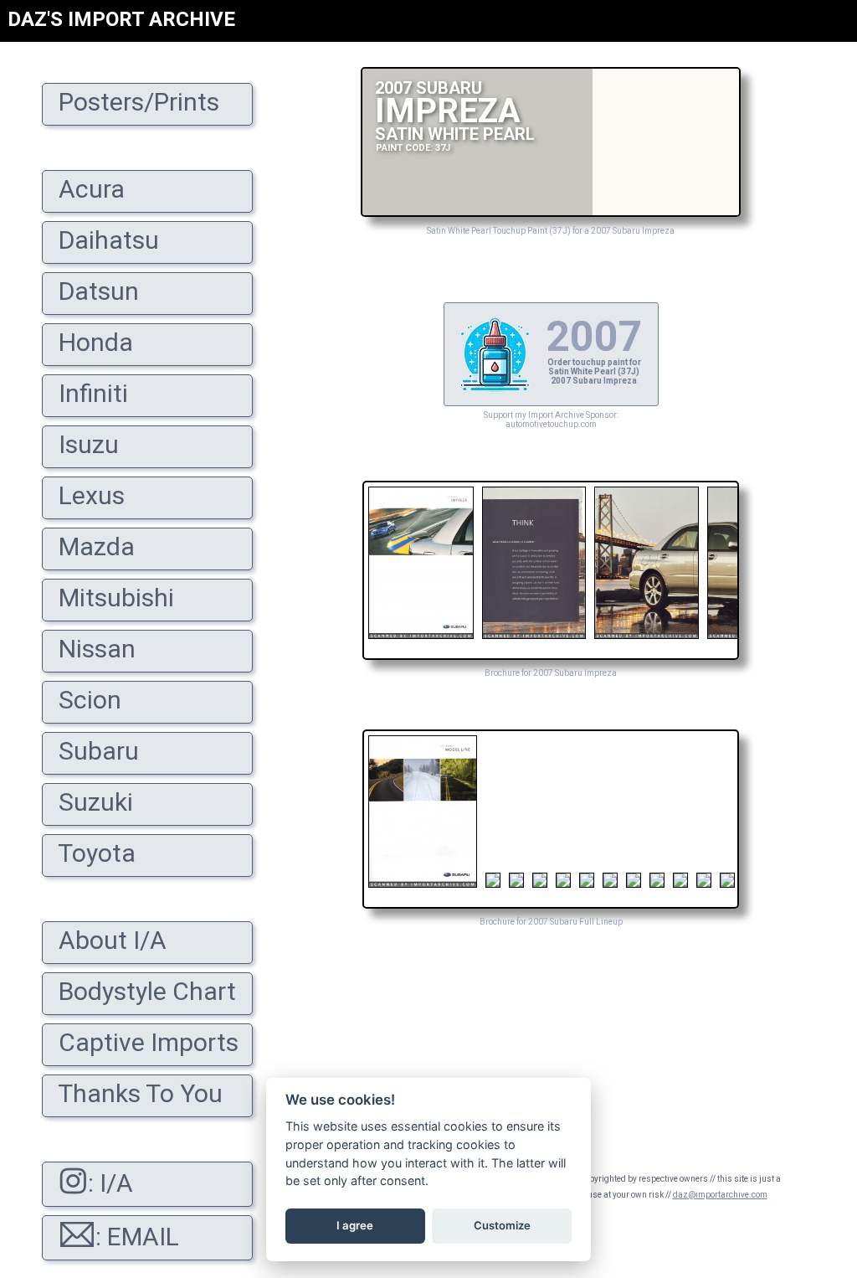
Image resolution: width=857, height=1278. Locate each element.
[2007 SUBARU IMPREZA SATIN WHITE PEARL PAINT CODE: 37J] (550, 212)
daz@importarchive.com (720, 1194)
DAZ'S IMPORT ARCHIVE (121, 19)
